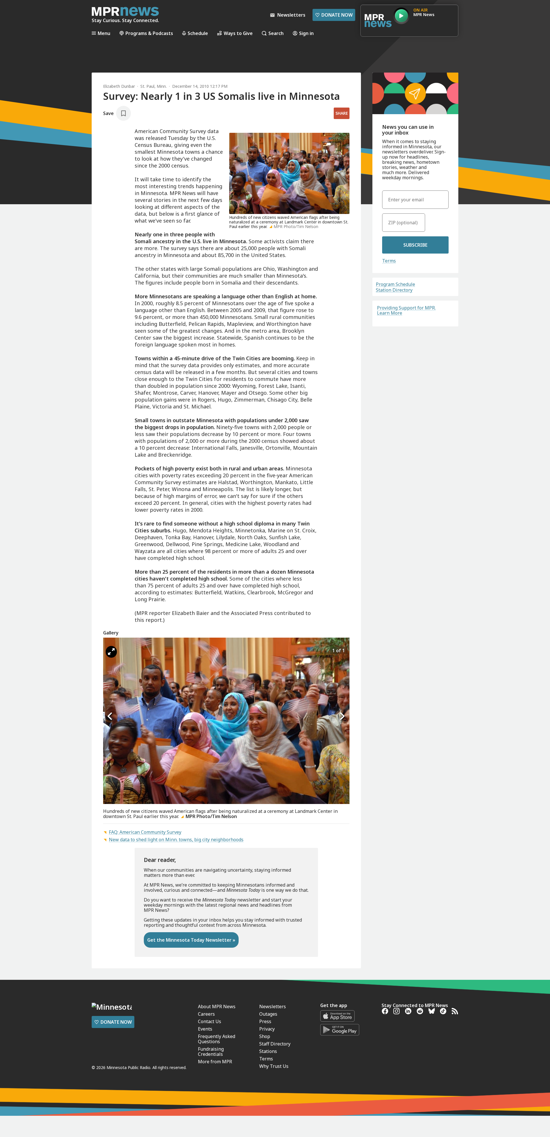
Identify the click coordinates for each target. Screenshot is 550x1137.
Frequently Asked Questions (216, 1039)
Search (276, 33)
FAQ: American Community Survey (145, 832)
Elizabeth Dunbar (119, 86)
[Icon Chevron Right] (342, 716)
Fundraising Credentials (211, 1051)
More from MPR (215, 1061)
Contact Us (209, 1021)
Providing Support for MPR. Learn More (406, 310)
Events (205, 1029)
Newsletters (272, 1006)
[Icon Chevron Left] (110, 716)
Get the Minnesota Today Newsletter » (191, 940)
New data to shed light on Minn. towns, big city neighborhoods (176, 839)
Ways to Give (238, 33)
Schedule (198, 33)
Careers (206, 1014)
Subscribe (415, 245)
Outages (268, 1014)
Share (341, 113)
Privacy (267, 1029)
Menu (104, 33)
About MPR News (216, 1006)
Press (265, 1021)
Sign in (306, 33)
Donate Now (334, 14)
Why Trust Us (273, 1066)
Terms (389, 261)
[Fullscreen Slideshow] (111, 652)
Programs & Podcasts (149, 33)
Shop (264, 1036)
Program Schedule (395, 284)
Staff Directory (274, 1044)
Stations (268, 1051)
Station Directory (394, 290)
